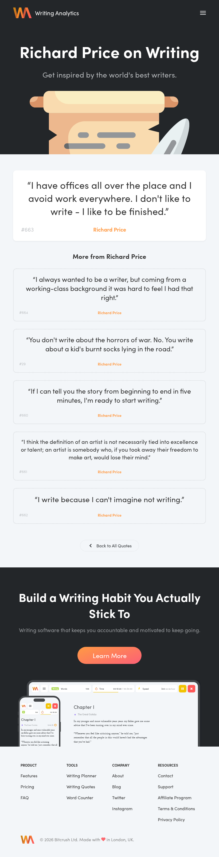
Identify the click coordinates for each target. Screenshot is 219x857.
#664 (23, 312)
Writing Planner (81, 775)
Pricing (27, 786)
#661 (23, 471)
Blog (116, 786)
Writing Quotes (81, 786)
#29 (22, 363)
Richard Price (109, 229)
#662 (23, 514)
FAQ (25, 797)
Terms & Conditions (176, 808)
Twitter (118, 797)
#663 (27, 229)
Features (29, 775)
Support (165, 786)
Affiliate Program (174, 797)
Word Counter (80, 797)
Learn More (110, 655)
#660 (23, 415)
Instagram (122, 808)
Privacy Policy (171, 819)
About (118, 775)
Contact (165, 775)
